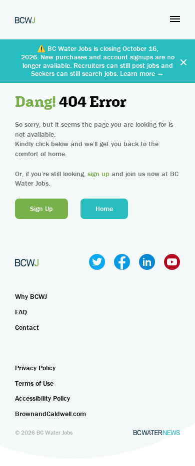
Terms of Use (34, 383)
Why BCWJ (31, 296)
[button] (175, 19)
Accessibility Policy (42, 398)
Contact (27, 327)
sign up (99, 173)
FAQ (21, 311)
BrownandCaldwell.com (50, 413)
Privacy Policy (35, 367)
